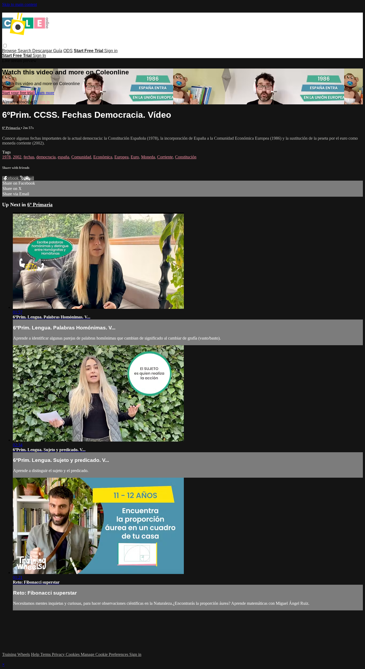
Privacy (59, 654)
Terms (46, 654)
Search (25, 50)
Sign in (111, 50)
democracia (46, 157)
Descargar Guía (47, 50)
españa (63, 157)
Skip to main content (19, 4)
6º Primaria (11, 128)
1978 (6, 157)
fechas (29, 157)
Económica (102, 157)
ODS (68, 50)
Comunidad (81, 157)
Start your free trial (18, 92)
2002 (17, 157)
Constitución (185, 157)
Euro (135, 157)
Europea (121, 157)
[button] (5, 45)
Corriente (165, 157)
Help (35, 654)
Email (29, 178)
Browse (10, 50)
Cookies (73, 654)
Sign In (39, 55)
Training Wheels (16, 654)
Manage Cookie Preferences (105, 654)
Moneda (148, 157)
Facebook (11, 178)
